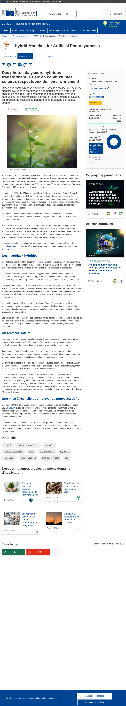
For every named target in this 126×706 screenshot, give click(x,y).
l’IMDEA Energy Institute (32, 234)
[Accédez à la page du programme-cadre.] (6, 45)
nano (31, 452)
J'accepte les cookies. (94, 696)
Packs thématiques (20, 30)
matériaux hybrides (50, 458)
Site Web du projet (98, 88)
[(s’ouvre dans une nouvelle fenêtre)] (22, 12)
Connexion (56, 14)
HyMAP (7, 445)
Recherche (91, 30)
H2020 (35, 36)
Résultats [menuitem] (51, 56)
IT (25, 64)
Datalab (81, 30)
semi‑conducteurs (28, 458)
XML (16, 552)
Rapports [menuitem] (39, 56)
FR (20, 64)
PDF (40, 552)
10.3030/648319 (95, 97)
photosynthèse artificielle (28, 445)
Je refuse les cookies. (94, 702)
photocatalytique (47, 452)
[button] (68, 14)
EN (9, 64)
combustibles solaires (13, 452)
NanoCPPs (12, 408)
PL (31, 64)
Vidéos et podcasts (56, 30)
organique (64, 452)
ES (14, 64)
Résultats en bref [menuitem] (25, 56)
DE (4, 64)
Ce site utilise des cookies (17, 698)
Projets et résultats (38, 30)
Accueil (6, 30)
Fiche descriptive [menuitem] (9, 56)
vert (66, 458)
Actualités (71, 30)
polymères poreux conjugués (15, 246)
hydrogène (49, 445)
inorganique (9, 458)
